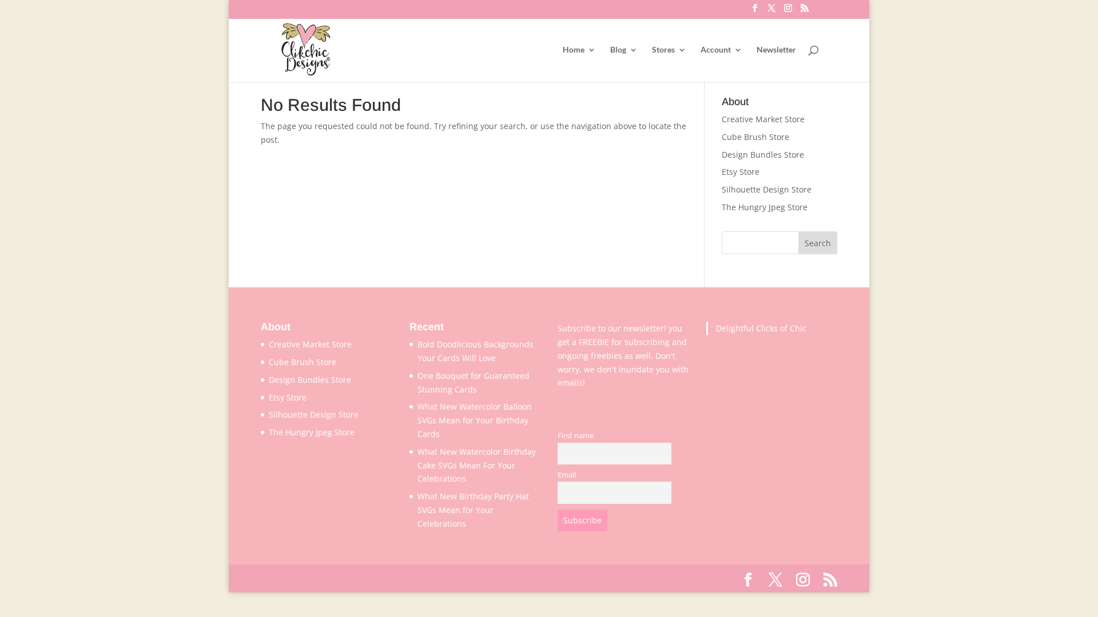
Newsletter (776, 50)
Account (716, 50)
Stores (663, 50)
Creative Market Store (763, 119)
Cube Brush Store (755, 136)
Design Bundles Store (763, 154)
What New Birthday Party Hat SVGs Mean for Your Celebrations (473, 510)
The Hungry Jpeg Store (764, 207)
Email (567, 475)
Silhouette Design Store (766, 189)
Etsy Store (740, 171)
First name (576, 435)
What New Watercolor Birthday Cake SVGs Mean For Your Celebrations (476, 465)
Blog (618, 50)
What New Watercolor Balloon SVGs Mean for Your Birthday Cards (474, 420)
